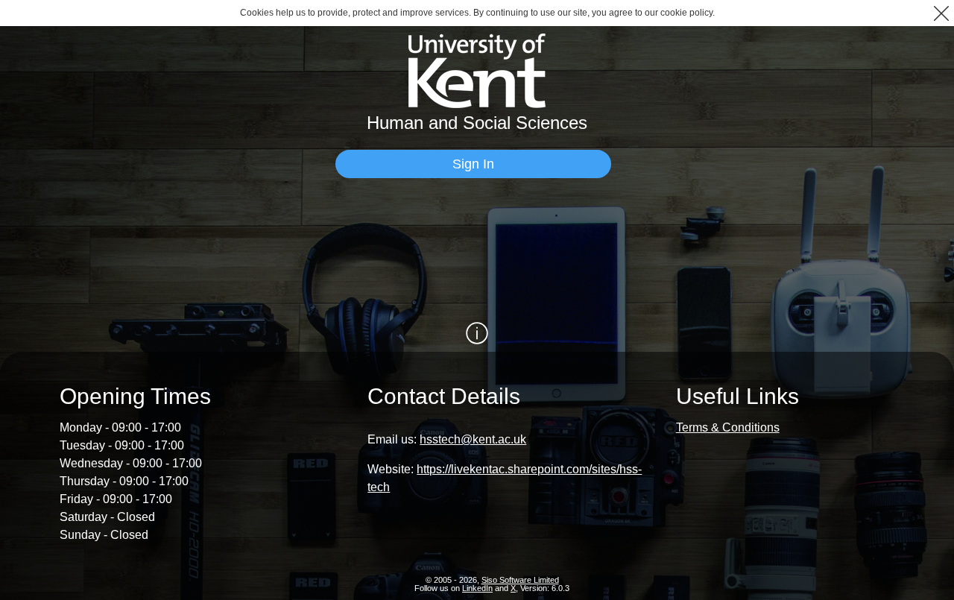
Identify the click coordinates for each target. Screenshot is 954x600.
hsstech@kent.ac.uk (473, 439)
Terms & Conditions (728, 427)
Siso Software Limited (520, 579)
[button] (941, 13)
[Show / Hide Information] (477, 333)
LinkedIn (477, 588)
